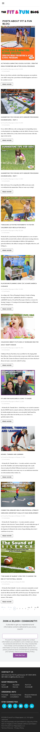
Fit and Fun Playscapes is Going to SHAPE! (16, 398)
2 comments (5, 232)
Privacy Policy (19, 728)
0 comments (6, 71)
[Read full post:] (20, 557)
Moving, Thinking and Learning (12, 454)
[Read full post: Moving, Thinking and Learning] (20, 439)
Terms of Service (7, 728)
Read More (6, 84)
